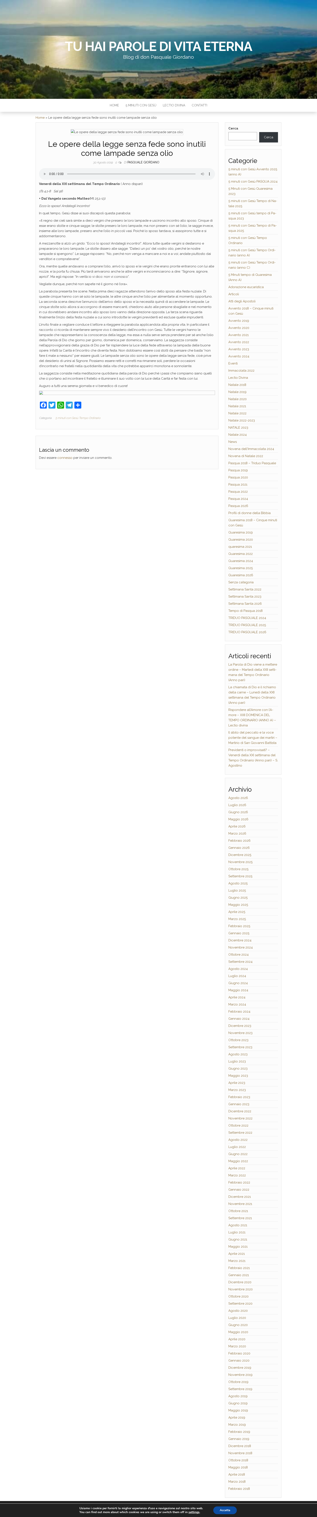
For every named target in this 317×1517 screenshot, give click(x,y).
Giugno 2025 (238, 898)
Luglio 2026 (237, 805)
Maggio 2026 (238, 819)
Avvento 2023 (238, 349)
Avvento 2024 (238, 356)
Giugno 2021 (237, 1239)
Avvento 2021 (238, 335)
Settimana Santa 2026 (245, 604)
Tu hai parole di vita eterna (158, 46)
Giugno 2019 (238, 1403)
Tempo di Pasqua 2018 (245, 611)
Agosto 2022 (238, 1140)
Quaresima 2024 (240, 561)
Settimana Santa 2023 (244, 596)
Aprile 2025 (236, 912)
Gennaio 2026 (239, 848)
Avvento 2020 (238, 328)
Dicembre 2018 (239, 1446)
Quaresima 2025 (240, 568)
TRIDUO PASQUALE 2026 (247, 632)
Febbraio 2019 (239, 1432)
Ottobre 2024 (238, 955)
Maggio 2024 (238, 990)
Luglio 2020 (237, 1318)
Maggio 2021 (238, 1247)
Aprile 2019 (236, 1417)
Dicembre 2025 (239, 855)
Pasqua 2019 (238, 470)
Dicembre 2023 (239, 1026)
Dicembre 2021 (239, 1197)
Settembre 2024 (240, 962)
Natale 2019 (237, 392)
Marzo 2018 (237, 1482)
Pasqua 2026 (238, 506)
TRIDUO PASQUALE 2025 (247, 625)
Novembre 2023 (240, 1033)
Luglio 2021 (236, 1232)
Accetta (225, 1510)
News (232, 442)
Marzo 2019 (237, 1425)
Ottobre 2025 (238, 869)
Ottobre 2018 (238, 1460)
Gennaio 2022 (238, 1190)
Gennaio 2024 (239, 1019)
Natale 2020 (237, 399)
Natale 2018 (237, 385)
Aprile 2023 (236, 1083)
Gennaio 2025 (238, 933)
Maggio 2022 (238, 1161)
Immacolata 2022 (241, 371)
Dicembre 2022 (239, 1111)
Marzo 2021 (236, 1261)
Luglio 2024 (237, 976)
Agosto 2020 (238, 1311)
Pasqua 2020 (238, 477)
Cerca (233, 128)
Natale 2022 (237, 413)
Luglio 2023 (237, 1061)
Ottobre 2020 (238, 1296)
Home (114, 105)
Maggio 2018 (238, 1467)
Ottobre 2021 (238, 1211)
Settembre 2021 (240, 1218)
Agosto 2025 (238, 883)
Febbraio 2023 (239, 1097)
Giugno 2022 (238, 1154)
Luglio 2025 (237, 890)
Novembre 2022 (240, 1118)
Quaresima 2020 (240, 539)
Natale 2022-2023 (241, 420)
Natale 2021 (237, 406)
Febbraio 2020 (239, 1353)
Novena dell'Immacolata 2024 (251, 449)
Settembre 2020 (240, 1303)
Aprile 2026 (237, 826)
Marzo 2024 (237, 1004)
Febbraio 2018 (239, 1489)
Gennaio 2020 (239, 1360)
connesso (64, 458)
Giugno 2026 (238, 812)
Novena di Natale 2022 (245, 456)
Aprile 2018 (236, 1474)
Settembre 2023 (240, 1047)
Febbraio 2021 (239, 1268)
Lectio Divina (174, 105)
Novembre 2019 (240, 1375)
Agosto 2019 (238, 1396)
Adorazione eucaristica (246, 287)
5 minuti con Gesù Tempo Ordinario (77, 418)
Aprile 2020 (236, 1339)
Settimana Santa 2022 (244, 589)
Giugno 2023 (238, 1068)
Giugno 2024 (238, 983)
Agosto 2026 (238, 798)
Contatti (199, 105)
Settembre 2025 (240, 876)
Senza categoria (241, 582)
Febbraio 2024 (239, 1011)
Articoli (233, 294)
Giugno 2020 (238, 1325)
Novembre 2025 (240, 862)
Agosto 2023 (238, 1054)
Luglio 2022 (237, 1147)
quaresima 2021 (240, 547)
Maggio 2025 (238, 905)
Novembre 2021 (240, 1204)
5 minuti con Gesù (141, 105)
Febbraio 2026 (239, 841)
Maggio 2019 (238, 1410)
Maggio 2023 (238, 1076)
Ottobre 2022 (238, 1125)
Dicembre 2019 (239, 1368)
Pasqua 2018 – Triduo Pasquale (252, 463)
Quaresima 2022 (240, 554)
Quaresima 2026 (240, 575)
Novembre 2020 (240, 1289)
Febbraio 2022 (239, 1182)
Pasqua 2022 (238, 492)
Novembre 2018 (240, 1453)
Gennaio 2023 (238, 1104)
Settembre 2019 (240, 1389)
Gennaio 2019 (238, 1439)
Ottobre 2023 (238, 1040)
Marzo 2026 (237, 833)
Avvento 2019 (238, 321)
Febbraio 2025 (239, 926)
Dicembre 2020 (239, 1282)
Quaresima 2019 (240, 532)
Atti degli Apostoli (242, 301)
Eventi (233, 363)
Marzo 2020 (237, 1346)
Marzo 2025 (237, 919)
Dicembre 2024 (239, 940)
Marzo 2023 (237, 1090)
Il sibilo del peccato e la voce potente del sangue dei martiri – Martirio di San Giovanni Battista (252, 738)
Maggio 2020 (238, 1332)
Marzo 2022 (237, 1175)
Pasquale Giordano (143, 162)
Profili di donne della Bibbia (249, 513)
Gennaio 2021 (238, 1275)
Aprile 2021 (236, 1254)
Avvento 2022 (238, 342)
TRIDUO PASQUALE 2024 (247, 618)
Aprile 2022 (236, 1168)
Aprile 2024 (236, 997)
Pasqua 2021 (237, 484)
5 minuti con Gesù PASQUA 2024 (253, 181)
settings (193, 1512)
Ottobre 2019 (238, 1382)
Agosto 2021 (237, 1225)
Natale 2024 (237, 435)
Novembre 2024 (240, 947)
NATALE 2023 (238, 427)
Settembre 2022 (240, 1133)
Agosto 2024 (238, 969)
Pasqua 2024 (238, 499)
